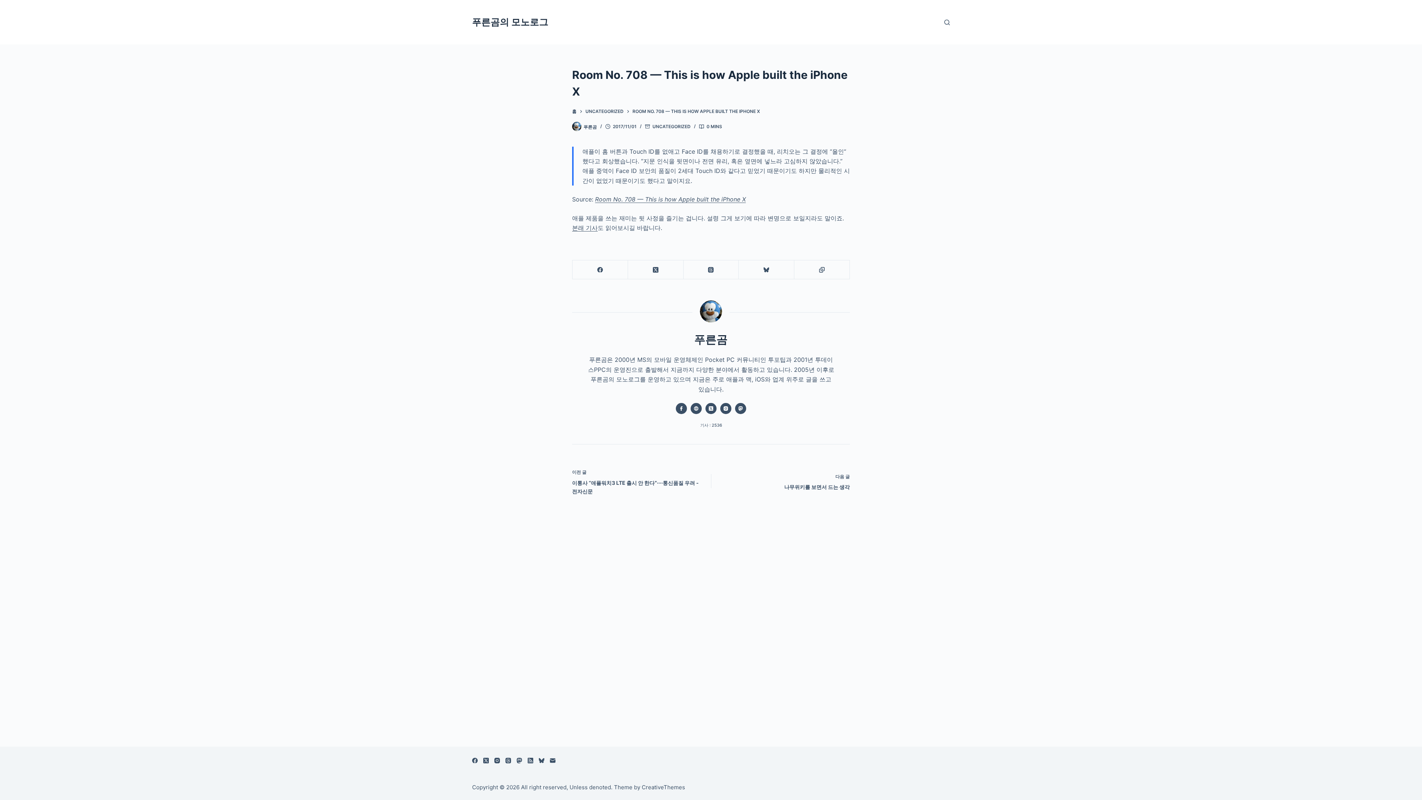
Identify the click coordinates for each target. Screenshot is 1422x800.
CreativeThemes (663, 787)
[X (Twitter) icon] (711, 408)
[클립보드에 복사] (822, 269)
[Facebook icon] (681, 408)
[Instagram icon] (725, 408)
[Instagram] (497, 760)
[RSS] (530, 760)
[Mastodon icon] (740, 408)
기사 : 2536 (711, 425)
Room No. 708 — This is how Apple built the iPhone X (670, 199)
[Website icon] (696, 408)
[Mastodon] (519, 760)
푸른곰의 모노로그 (510, 21)
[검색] (947, 22)
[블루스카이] (766, 269)
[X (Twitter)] (656, 269)
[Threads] (711, 269)
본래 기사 (585, 227)
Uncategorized (671, 126)
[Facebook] (600, 269)
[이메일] (552, 760)
